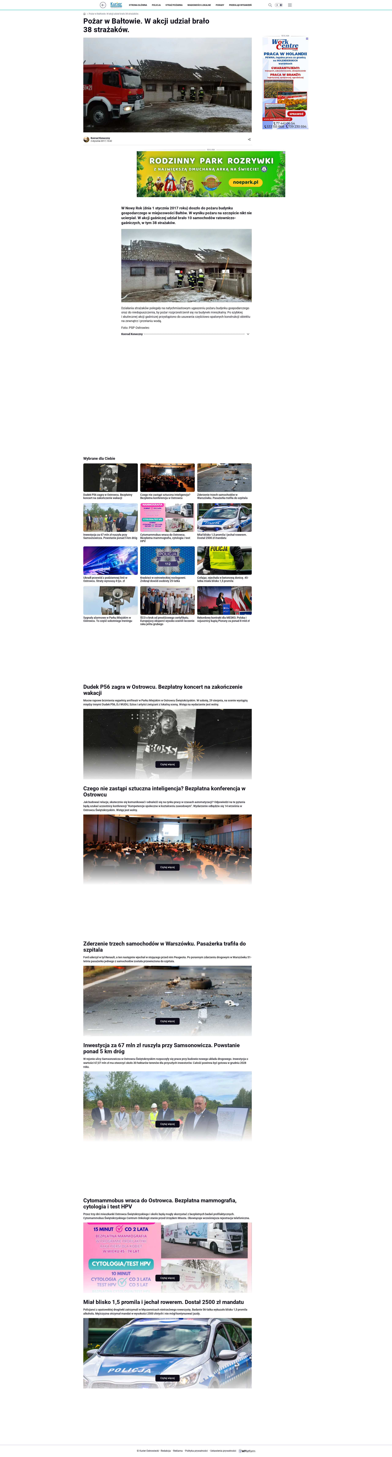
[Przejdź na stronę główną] (103, 7)
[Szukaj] (270, 5)
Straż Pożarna (174, 5)
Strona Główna (138, 5)
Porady (220, 5)
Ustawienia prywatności (222, 1450)
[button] (279, 5)
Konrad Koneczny (100, 138)
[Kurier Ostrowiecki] (118, 5)
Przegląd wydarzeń (240, 5)
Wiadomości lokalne (199, 5)
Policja (156, 5)
